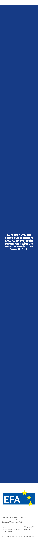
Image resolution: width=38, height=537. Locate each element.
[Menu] (34, 2)
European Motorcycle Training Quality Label (15, 253)
